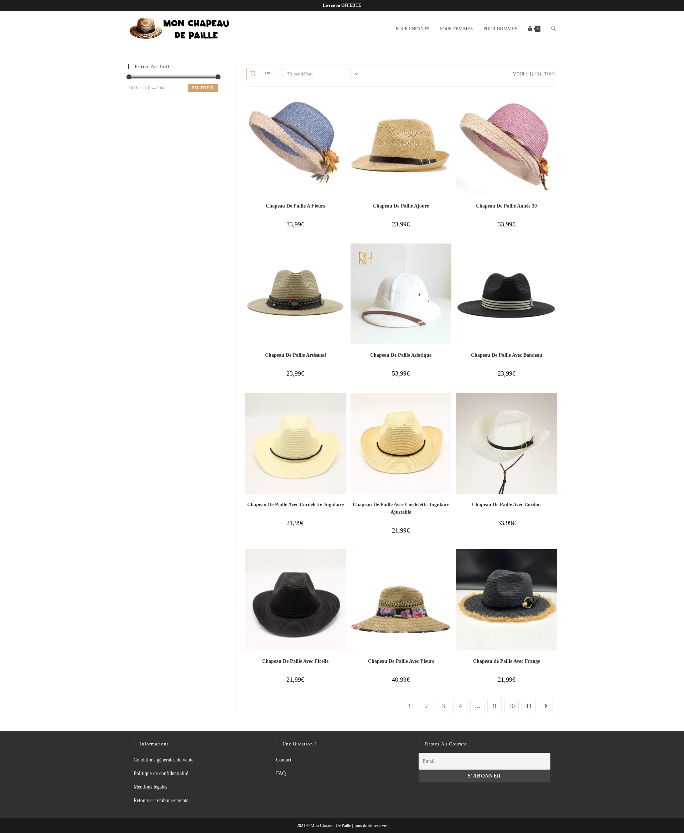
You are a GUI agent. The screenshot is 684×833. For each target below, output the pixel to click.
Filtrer (203, 87)
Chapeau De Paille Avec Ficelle (295, 661)
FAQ (281, 773)
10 (511, 705)
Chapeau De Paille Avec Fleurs (401, 661)
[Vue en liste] (268, 74)
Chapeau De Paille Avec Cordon (506, 504)
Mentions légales (150, 787)
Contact (283, 760)
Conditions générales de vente (163, 760)
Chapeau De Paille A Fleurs (295, 206)
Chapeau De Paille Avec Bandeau (506, 355)
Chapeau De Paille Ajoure (401, 206)
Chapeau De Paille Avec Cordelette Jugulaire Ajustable (401, 508)
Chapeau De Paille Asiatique (400, 355)
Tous (550, 74)
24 (539, 74)
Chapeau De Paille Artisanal (295, 355)
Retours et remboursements (161, 800)
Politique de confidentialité (161, 773)
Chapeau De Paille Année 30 (506, 206)
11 (529, 705)
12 (531, 74)
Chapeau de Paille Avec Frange (506, 661)
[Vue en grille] (252, 74)
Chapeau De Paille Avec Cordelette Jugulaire (295, 504)
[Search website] (553, 28)
